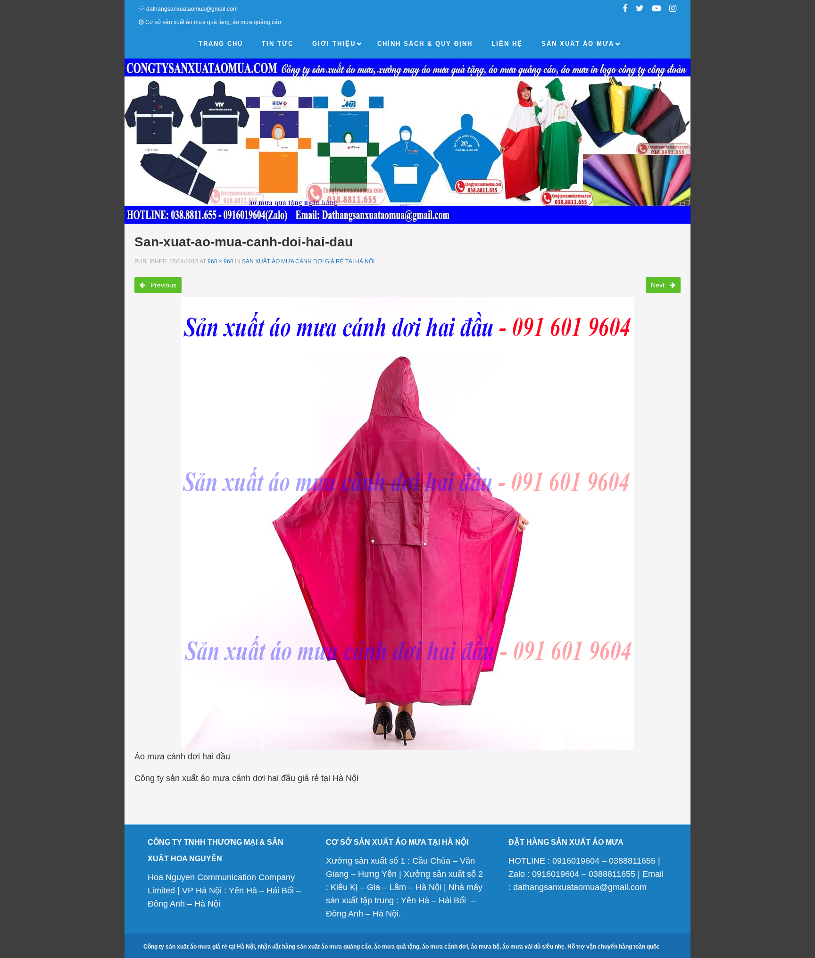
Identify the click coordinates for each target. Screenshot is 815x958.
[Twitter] (640, 9)
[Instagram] (672, 9)
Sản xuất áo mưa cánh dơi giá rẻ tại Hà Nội (308, 261)
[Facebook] (625, 9)
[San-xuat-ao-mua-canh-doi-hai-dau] (407, 523)
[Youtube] (656, 9)
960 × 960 (220, 261)
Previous (162, 285)
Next (658, 285)
